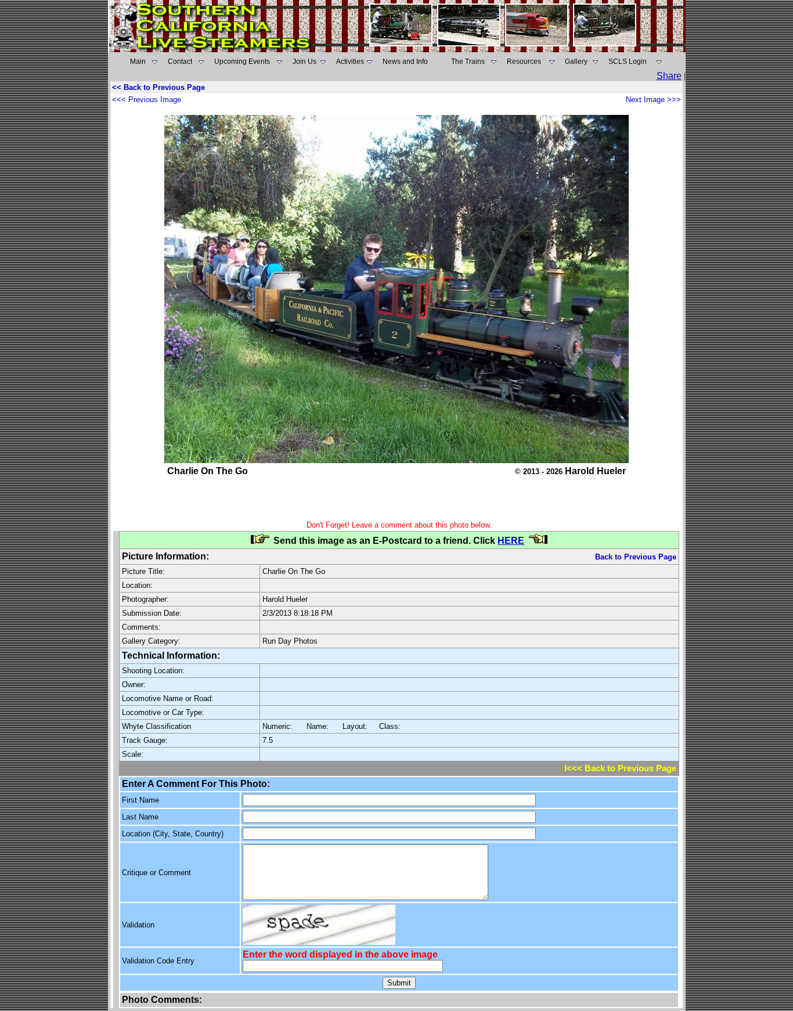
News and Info (405, 61)
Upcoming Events (242, 61)
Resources (524, 61)
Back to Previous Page (635, 557)
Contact (180, 61)
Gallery (576, 61)
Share (669, 76)
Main (138, 61)
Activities (350, 61)
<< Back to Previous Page (158, 87)
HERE (511, 541)
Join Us (304, 61)
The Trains (468, 61)
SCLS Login (627, 61)
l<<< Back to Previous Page (620, 768)
